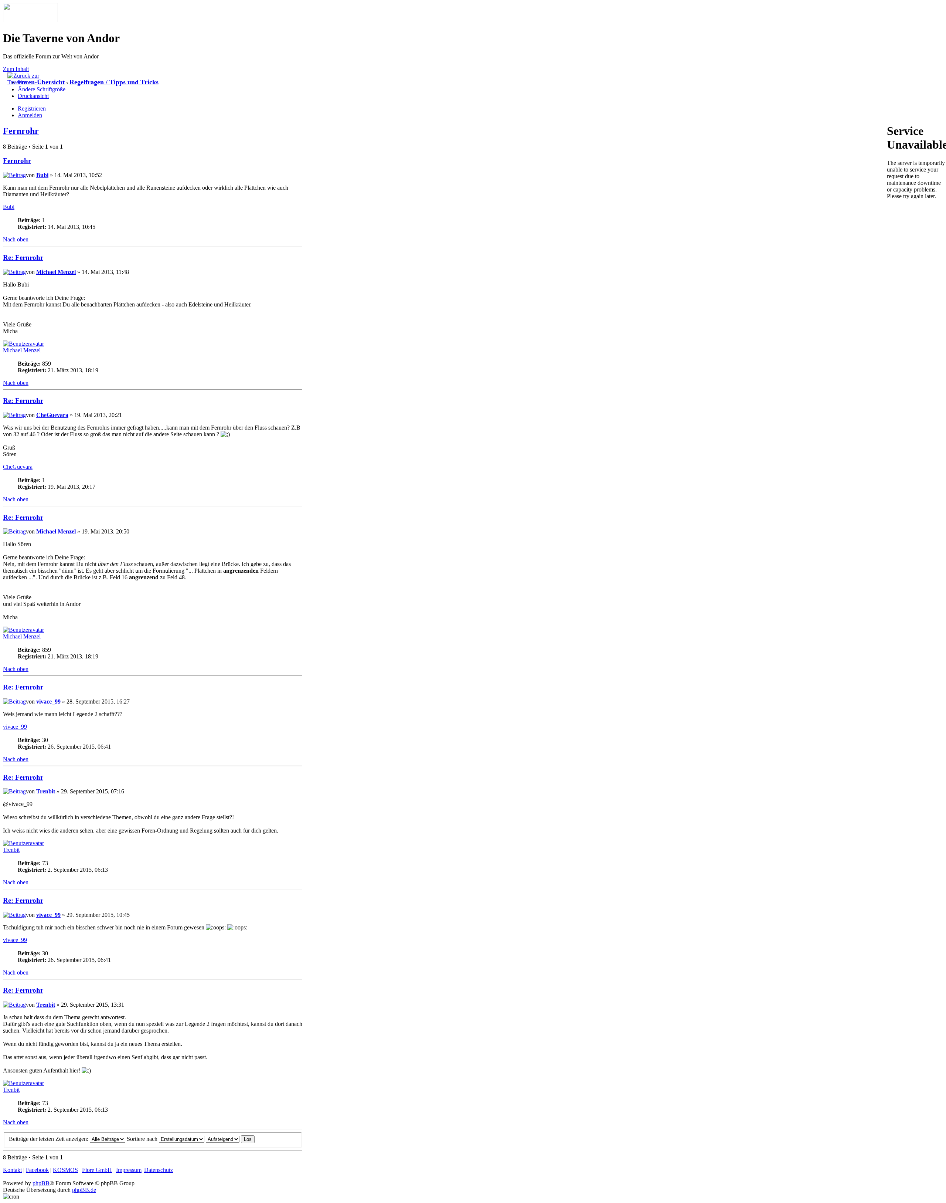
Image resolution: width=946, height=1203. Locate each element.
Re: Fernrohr (23, 257)
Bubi (42, 175)
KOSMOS (65, 1170)
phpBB (41, 1183)
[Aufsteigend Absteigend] (230, 1139)
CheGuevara (52, 415)
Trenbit (45, 791)
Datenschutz (158, 1170)
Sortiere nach (143, 1139)
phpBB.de (84, 1190)
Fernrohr (21, 131)
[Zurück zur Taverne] (25, 82)
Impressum (129, 1170)
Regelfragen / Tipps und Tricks (114, 82)
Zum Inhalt (16, 69)
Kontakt (12, 1170)
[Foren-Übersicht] (30, 20)
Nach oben (15, 239)
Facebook (37, 1170)
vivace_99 (48, 701)
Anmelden (30, 115)
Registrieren (32, 108)
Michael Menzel (56, 272)
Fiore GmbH (97, 1170)
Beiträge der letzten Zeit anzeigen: (49, 1139)
